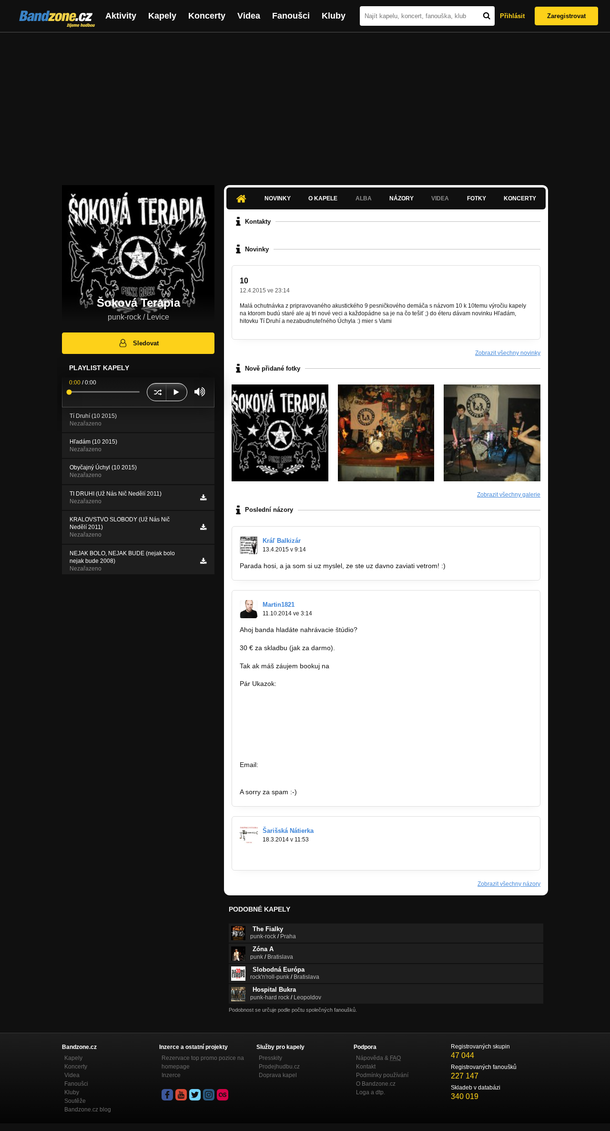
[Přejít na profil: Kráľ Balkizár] (249, 545)
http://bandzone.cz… (271, 856)
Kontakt (366, 1066)
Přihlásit (512, 16)
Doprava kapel (278, 1075)
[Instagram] (208, 1094)
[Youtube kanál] (181, 1094)
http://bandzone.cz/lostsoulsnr (285, 692)
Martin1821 (279, 604)
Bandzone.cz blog (87, 1109)
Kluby (334, 16)
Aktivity (120, 16)
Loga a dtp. (370, 1092)
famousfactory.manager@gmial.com (314, 764)
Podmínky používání (382, 1075)
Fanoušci (291, 16)
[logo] (280, 432)
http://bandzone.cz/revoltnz (280, 711)
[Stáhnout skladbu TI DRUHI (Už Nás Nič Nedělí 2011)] (203, 497)
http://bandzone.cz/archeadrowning (293, 738)
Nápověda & (378, 1058)
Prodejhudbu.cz (279, 1066)
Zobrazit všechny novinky (507, 353)
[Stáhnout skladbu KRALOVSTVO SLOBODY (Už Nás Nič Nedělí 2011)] (203, 527)
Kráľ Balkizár (282, 540)
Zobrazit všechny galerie (508, 494)
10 (244, 281)
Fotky (476, 198)
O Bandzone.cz (376, 1083)
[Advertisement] (305, 104)
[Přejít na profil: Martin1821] (249, 609)
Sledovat (146, 343)
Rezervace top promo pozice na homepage (203, 1062)
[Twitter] (195, 1094)
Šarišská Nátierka (288, 830)
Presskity (270, 1058)
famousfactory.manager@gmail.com (385, 666)
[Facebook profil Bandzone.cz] (167, 1094)
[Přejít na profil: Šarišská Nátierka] (249, 835)
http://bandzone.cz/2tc (273, 747)
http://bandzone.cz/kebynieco (284, 729)
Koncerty (206, 16)
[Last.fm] (222, 1094)
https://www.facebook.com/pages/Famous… (306, 774)
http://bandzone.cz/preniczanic (286, 720)
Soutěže (75, 1101)
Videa (248, 16)
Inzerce (171, 1075)
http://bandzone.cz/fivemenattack (289, 702)
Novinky (277, 198)
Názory (401, 198)
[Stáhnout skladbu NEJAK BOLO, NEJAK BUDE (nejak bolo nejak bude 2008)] (203, 561)
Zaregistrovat (566, 16)
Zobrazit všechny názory (509, 884)
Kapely (162, 16)
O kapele (322, 198)
